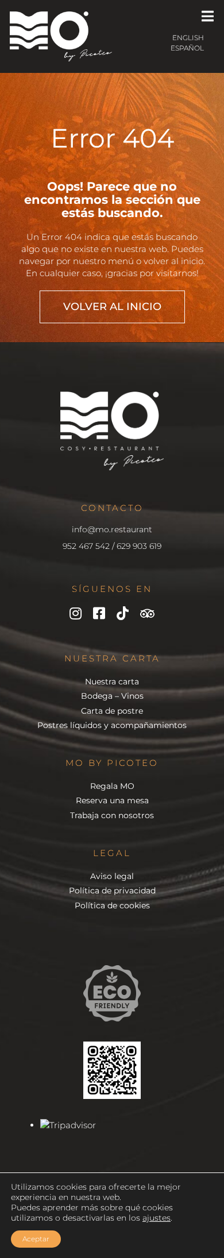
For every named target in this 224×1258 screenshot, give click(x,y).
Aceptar (35, 1238)
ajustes (156, 1218)
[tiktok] (123, 613)
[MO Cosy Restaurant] (61, 15)
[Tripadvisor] (147, 613)
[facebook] (99, 613)
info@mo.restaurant (112, 529)
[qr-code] (112, 1045)
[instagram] (75, 613)
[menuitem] (163, 38)
